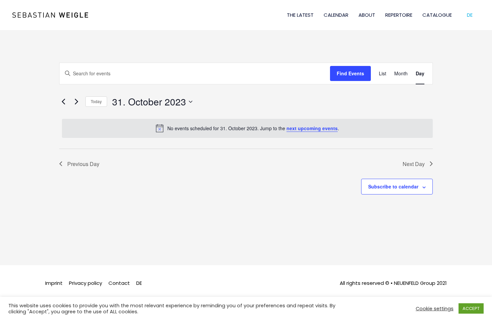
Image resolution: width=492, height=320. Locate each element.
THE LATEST (300, 14)
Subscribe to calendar (393, 186)
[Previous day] (63, 102)
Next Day (414, 164)
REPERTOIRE (398, 14)
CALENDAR (336, 14)
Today (96, 101)
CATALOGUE (437, 14)
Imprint (54, 283)
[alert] (247, 128)
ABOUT (366, 14)
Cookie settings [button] (435, 309)
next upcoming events (312, 128)
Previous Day (83, 164)
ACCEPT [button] (471, 308)
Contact (119, 283)
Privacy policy (85, 283)
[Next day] (76, 102)
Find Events (350, 73)
